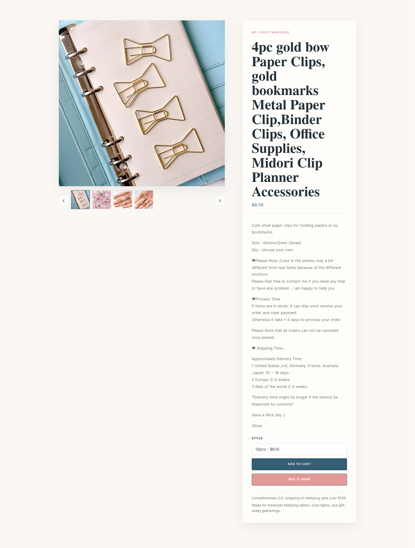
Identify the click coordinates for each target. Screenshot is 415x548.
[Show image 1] (80, 199)
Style (257, 438)
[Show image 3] (122, 199)
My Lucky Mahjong (270, 32)
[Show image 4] (143, 199)
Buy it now (299, 479)
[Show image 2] (101, 199)
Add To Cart (299, 464)
